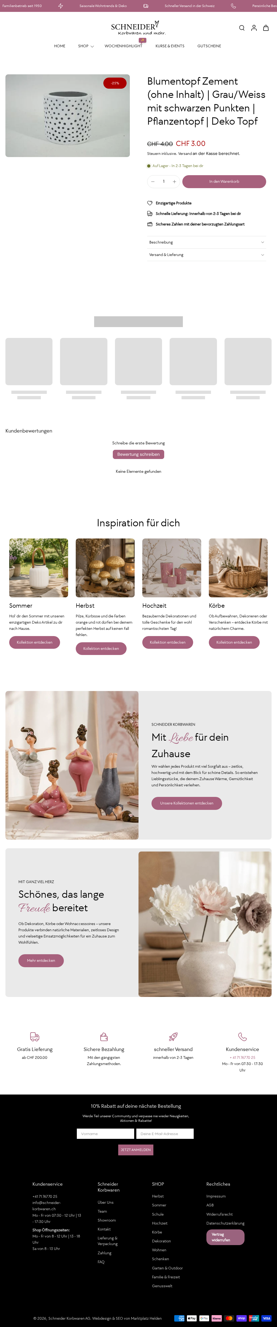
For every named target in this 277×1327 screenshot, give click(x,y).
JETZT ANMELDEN (136, 1150)
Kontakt (104, 1229)
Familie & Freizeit (166, 1277)
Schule (158, 1214)
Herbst (158, 1196)
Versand (185, 153)
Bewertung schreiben (138, 454)
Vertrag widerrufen (221, 1237)
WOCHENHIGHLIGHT (124, 46)
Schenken (160, 1258)
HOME (59, 46)
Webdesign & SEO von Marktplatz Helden (127, 1318)
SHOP (83, 46)
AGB (210, 1205)
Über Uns (106, 1202)
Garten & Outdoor (167, 1267)
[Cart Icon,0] (266, 28)
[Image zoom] (67, 115)
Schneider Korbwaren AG (69, 1318)
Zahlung (104, 1252)
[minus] (152, 181)
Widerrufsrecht (219, 1214)
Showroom (107, 1220)
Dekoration (161, 1241)
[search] (242, 27)
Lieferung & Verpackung (108, 1241)
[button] (224, 181)
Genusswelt (162, 1285)
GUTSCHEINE (209, 46)
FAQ (101, 1261)
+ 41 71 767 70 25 (242, 1057)
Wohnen (159, 1250)
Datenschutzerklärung (225, 1223)
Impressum (216, 1196)
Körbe (157, 1232)
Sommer (159, 1205)
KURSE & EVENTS (170, 46)
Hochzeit (159, 1223)
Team (102, 1211)
